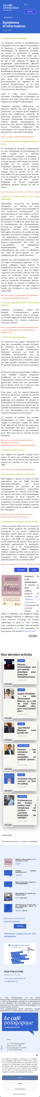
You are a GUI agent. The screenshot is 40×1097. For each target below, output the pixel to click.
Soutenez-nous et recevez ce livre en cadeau (26, 781)
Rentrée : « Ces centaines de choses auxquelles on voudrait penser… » (26, 755)
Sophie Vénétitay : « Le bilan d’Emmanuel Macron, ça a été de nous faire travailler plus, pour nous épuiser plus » (26, 702)
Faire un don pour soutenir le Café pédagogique (25, 882)
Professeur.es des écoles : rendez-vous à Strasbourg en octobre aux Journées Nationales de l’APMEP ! (26, 809)
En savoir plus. (29, 631)
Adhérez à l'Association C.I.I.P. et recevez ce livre (25, 860)
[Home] (12, 14)
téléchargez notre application (26, 1011)
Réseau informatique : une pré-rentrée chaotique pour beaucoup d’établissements (26, 670)
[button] (37, 1055)
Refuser (20, 1083)
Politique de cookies (19, 1094)
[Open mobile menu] (26, 4)
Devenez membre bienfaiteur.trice (25, 871)
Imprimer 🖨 (20, 570)
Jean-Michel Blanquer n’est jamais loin (26, 730)
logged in (17, 841)
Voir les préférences (20, 1089)
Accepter (20, 1077)
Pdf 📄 (34, 570)
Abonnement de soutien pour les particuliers (25, 894)
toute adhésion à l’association (32, 599)
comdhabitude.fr (11, 981)
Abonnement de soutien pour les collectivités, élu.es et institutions (25, 906)
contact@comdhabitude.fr (14, 978)
